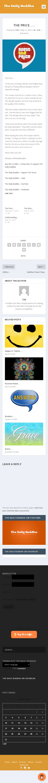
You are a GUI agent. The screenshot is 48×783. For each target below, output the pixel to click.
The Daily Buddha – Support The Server (20, 172)
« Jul (4, 744)
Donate (38, 762)
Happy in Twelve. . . (14, 351)
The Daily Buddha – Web (15, 178)
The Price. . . (10, 208)
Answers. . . (10, 416)
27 (25, 734)
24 (6, 734)
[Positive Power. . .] (24, 368)
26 (19, 734)
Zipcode (5, 592)
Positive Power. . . (13, 383)
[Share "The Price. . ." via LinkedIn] (28, 244)
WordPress (40, 758)
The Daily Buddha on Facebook (21, 551)
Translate (21, 668)
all (34, 30)
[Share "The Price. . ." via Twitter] (14, 244)
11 (12, 723)
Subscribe (24, 765)
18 (12, 728)
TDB (17, 30)
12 (19, 723)
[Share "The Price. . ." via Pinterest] (24, 244)
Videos (31, 762)
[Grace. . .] (24, 434)
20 (25, 728)
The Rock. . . (29, 208)
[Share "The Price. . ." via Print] (24, 249)
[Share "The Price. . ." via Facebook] (9, 244)
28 (31, 734)
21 (31, 728)
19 (19, 728)
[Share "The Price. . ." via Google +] (19, 244)
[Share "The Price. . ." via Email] (38, 244)
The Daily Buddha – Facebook (17, 189)
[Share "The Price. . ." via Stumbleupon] (33, 244)
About (14, 762)
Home (7, 762)
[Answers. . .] (24, 401)
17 (6, 728)
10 (6, 723)
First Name (6, 577)
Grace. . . (9, 449)
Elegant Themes (19, 758)
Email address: (8, 599)
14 (31, 723)
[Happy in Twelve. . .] (24, 336)
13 (25, 723)
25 (12, 734)
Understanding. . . (12, 217)
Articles (22, 762)
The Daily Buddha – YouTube (16, 184)
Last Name (6, 584)
